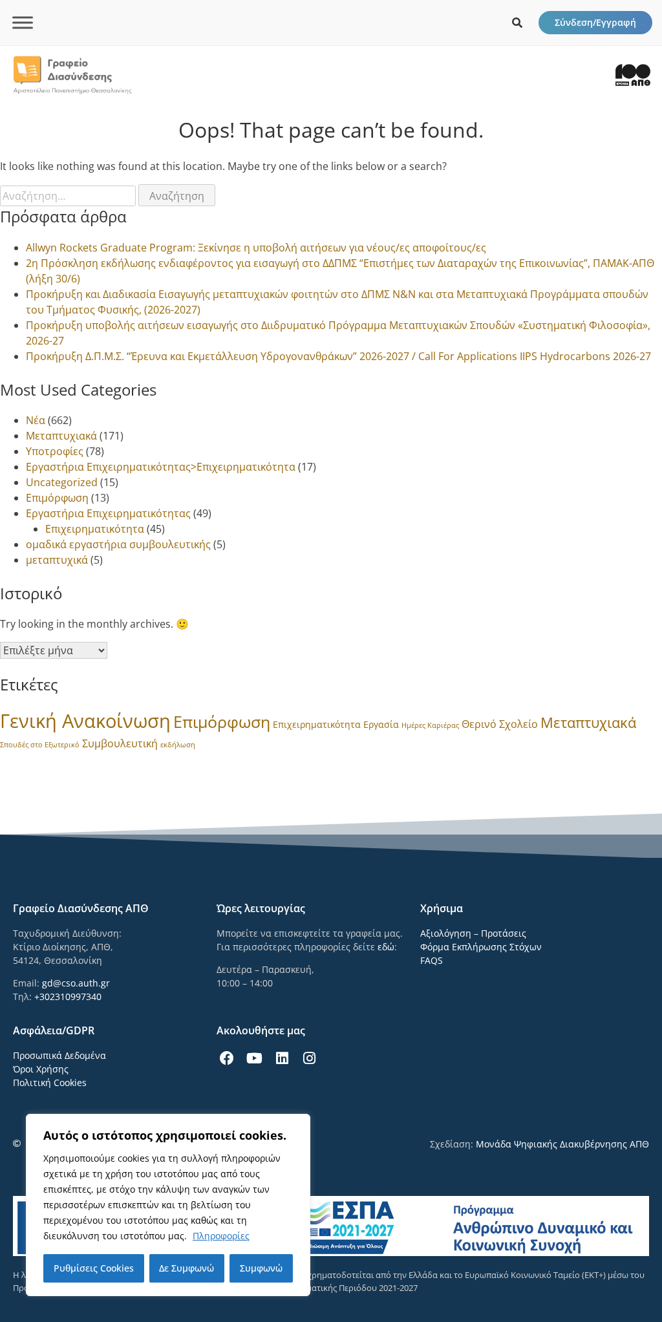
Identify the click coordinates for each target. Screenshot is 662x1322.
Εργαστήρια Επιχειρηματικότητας (108, 513)
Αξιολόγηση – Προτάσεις (473, 933)
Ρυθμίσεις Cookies (94, 1268)
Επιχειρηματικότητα (94, 529)
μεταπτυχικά (57, 560)
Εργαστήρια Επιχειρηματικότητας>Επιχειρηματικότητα (160, 467)
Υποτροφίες (54, 451)
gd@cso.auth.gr (76, 983)
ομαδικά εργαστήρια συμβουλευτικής (118, 544)
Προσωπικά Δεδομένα (59, 1055)
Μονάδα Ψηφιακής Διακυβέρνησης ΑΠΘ (562, 1144)
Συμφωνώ (261, 1268)
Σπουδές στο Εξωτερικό (40, 744)
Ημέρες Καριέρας (430, 725)
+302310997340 (67, 996)
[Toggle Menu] (22, 22)
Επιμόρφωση (57, 498)
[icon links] (517, 22)
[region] (168, 1205)
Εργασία (381, 724)
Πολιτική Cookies (50, 1082)
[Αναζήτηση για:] (69, 196)
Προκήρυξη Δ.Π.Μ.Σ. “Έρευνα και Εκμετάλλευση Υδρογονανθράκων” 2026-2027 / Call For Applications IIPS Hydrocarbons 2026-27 (338, 356)
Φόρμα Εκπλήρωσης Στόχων (481, 947)
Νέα (35, 420)
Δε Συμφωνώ (186, 1268)
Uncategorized (62, 482)
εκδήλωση (177, 744)
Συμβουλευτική (120, 743)
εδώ (386, 947)
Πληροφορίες (221, 1236)
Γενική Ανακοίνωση (85, 721)
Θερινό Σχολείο (500, 724)
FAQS (431, 960)
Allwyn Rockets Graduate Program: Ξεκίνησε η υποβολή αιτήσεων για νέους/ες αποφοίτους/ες (256, 247)
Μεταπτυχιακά (61, 436)
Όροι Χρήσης (41, 1069)
